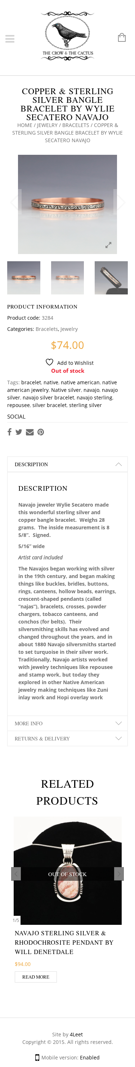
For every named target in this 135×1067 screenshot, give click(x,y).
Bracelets (75, 125)
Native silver (66, 389)
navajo (91, 389)
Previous (14, 201)
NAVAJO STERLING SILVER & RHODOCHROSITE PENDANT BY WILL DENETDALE (64, 942)
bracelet (31, 382)
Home (24, 125)
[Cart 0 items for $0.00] (118, 38)
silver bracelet (49, 405)
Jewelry (47, 125)
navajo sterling (94, 397)
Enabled (90, 1057)
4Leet (76, 1034)
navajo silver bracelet (48, 397)
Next (120, 201)
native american (80, 382)
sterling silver (85, 405)
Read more (35, 977)
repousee (18, 405)
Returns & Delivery (42, 738)
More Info (28, 723)
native (51, 382)
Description (31, 464)
